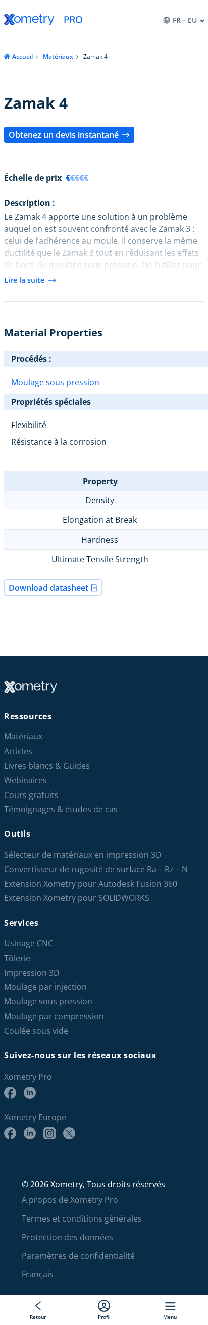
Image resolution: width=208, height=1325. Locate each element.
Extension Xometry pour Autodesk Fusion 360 (90, 884)
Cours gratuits (31, 795)
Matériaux (58, 56)
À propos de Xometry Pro (70, 1199)
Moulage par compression (54, 1016)
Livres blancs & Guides (47, 766)
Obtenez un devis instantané (64, 134)
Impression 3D (32, 973)
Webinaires (25, 780)
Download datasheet (48, 587)
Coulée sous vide (36, 1031)
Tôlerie (17, 958)
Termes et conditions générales (82, 1218)
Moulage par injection (45, 987)
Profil (104, 1316)
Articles (18, 751)
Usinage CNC (28, 943)
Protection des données (67, 1237)
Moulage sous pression (55, 382)
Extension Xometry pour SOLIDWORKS (76, 898)
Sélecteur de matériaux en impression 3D (83, 855)
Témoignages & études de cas (61, 809)
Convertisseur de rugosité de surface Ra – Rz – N (96, 869)
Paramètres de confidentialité (78, 1255)
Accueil (22, 56)
